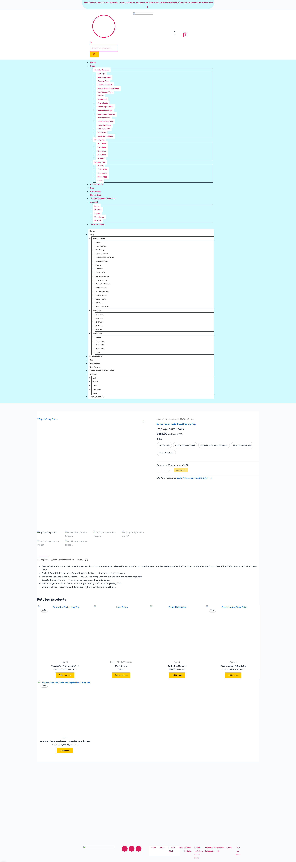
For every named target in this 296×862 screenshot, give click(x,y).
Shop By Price (100, 162)
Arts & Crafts (103, 103)
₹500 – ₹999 (102, 177)
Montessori (102, 99)
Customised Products (106, 114)
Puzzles (101, 96)
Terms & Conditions (209, 849)
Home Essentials (104, 125)
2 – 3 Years (102, 151)
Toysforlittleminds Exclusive (102, 199)
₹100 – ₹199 (102, 169)
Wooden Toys (103, 81)
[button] (144, 422)
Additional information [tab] (62, 559)
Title (159, 439)
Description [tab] (43, 559)
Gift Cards (102, 132)
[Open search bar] (91, 43)
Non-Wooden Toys (105, 92)
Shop (92, 66)
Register (97, 210)
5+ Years (101, 158)
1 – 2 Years (102, 147)
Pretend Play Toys (105, 110)
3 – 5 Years (102, 155)
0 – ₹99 (100, 166)
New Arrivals (95, 195)
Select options (65, 675)
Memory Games (104, 129)
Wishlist (97, 221)
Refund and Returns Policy (197, 852)
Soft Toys (101, 74)
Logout (97, 213)
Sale (92, 188)
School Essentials (105, 85)
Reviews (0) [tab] (82, 559)
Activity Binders (104, 118)
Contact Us (221, 849)
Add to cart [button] (177, 675)
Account (94, 202)
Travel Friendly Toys (186, 424)
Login (96, 206)
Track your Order (97, 224)
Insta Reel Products (105, 136)
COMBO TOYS (96, 184)
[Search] (94, 54)
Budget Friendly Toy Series (108, 88)
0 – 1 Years (102, 144)
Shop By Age (99, 140)
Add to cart (180, 470)
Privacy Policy (187, 849)
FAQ (229, 847)
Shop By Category (101, 70)
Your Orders (99, 217)
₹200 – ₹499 (102, 173)
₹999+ (100, 180)
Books (160, 424)
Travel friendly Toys (105, 121)
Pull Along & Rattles (105, 107)
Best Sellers (95, 191)
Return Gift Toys (104, 77)
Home (93, 63)
